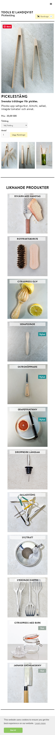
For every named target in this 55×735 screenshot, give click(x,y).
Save (9, 26)
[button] (51, 4)
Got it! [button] (13, 730)
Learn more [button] (40, 723)
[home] (16, 12)
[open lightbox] (27, 58)
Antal (3, 130)
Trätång (4, 121)
